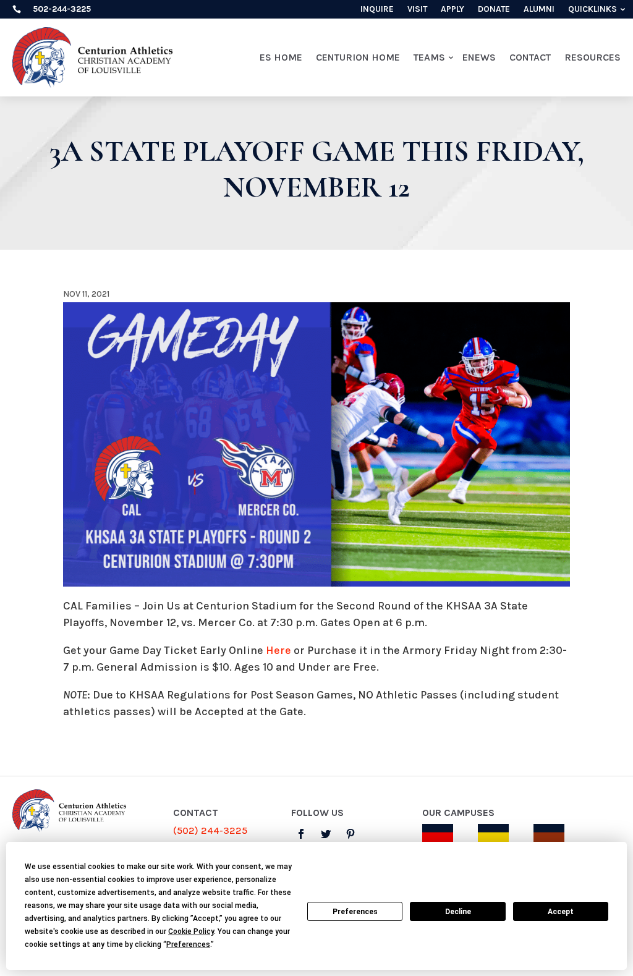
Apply (452, 9)
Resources (592, 57)
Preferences (355, 911)
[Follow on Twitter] (326, 834)
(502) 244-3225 (210, 830)
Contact (530, 57)
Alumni (539, 9)
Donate (494, 9)
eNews (479, 57)
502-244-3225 (62, 9)
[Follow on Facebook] (301, 834)
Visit (417, 9)
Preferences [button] (188, 944)
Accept (561, 911)
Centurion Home (358, 57)
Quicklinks (592, 9)
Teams (429, 57)
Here (278, 650)
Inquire (377, 9)
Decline (458, 911)
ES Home (281, 57)
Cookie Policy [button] (191, 931)
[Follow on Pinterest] (350, 834)
